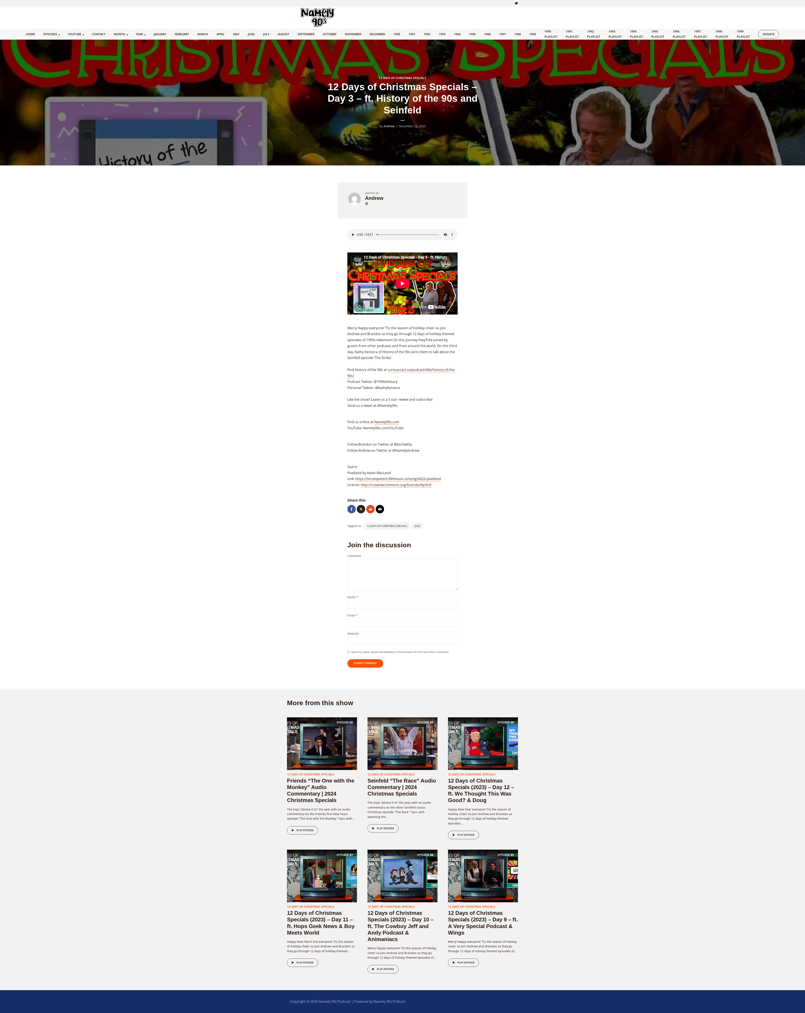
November (353, 34)
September (306, 34)
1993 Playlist (615, 34)
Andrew (389, 126)
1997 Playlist (700, 34)
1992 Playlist (593, 34)
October (329, 34)
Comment (354, 556)
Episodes (50, 34)
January (160, 34)
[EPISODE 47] (322, 875)
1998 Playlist (721, 34)
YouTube (74, 34)
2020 (417, 526)
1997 (502, 34)
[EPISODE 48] (483, 743)
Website (353, 634)
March (202, 34)
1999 (532, 34)
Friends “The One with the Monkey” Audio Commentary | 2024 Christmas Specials (320, 791)
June (251, 34)
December (377, 34)
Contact (98, 34)
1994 (457, 34)
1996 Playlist (679, 34)
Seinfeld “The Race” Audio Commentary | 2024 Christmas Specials (401, 787)
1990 (396, 34)
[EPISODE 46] (402, 875)
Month (119, 34)
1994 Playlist (636, 34)
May (236, 34)
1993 (442, 34)
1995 (472, 34)
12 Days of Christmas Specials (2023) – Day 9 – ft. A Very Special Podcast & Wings (483, 923)
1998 (517, 34)
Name (352, 597)
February (182, 34)
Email (352, 615)
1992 (427, 34)
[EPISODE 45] (483, 875)
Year (139, 34)
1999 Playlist (743, 34)
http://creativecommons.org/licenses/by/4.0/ (396, 484)
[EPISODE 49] (402, 743)
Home (30, 34)
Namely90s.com (386, 422)
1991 (412, 34)
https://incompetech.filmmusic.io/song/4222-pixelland (398, 478)
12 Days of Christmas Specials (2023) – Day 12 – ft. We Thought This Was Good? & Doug (481, 791)
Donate (769, 34)
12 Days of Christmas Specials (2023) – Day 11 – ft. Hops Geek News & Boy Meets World (320, 923)
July (266, 34)
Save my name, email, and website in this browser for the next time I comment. (400, 652)
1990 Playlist (550, 34)
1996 (487, 34)
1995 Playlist (657, 34)
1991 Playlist (572, 34)
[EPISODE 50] (322, 743)
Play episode (305, 830)
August (283, 34)
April (221, 34)
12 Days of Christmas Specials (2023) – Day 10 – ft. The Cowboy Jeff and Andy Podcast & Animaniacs (400, 926)
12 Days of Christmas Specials (402, 78)
